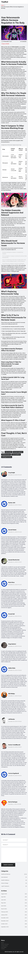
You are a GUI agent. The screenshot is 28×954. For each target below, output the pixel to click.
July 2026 (14, 896)
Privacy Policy (4, 945)
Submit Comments (8, 864)
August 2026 (14, 893)
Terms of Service (5, 944)
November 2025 (14, 920)
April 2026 (14, 905)
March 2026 (14, 908)
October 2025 (14, 923)
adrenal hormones (6, 454)
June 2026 (14, 899)
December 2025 (14, 917)
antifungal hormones (6, 457)
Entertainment (14, 877)
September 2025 (14, 926)
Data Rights (3, 947)
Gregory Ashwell (5, 43)
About (2, 942)
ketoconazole (9, 452)
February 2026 (14, 911)
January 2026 (14, 914)
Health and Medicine (14, 874)
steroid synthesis (16, 454)
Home (2, 5)
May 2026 (14, 902)
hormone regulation (18, 452)
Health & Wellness (14, 880)
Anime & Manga (14, 883)
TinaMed (4, 2)
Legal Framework (14, 886)
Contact (3, 948)
